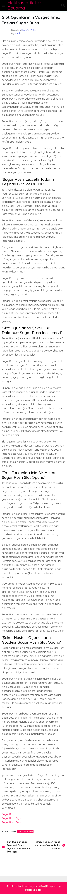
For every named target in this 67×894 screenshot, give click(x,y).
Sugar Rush (8, 814)
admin (17, 33)
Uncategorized (25, 831)
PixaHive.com (33, 889)
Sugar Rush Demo (12, 822)
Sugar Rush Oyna (12, 818)
